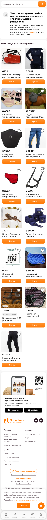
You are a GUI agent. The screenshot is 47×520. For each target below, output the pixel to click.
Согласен (23, 506)
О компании (9, 454)
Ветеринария (30, 441)
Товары (32, 32)
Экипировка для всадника (10, 435)
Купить (12, 82)
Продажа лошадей (32, 434)
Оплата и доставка (11, 457)
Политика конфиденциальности (23, 475)
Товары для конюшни (12, 445)
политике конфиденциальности (28, 500)
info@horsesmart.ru (23, 484)
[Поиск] (42, 4)
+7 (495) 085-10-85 (23, 478)
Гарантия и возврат (12, 461)
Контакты (7, 464)
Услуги (27, 438)
